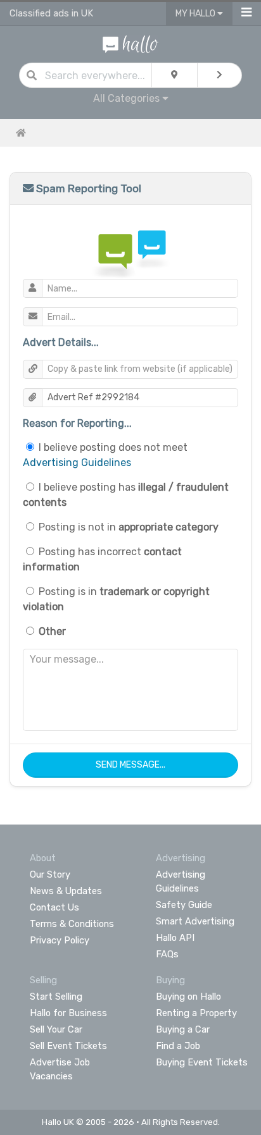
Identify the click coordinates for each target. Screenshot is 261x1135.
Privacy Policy (59, 940)
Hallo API (175, 937)
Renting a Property (196, 1013)
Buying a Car (183, 1029)
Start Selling (56, 996)
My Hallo (196, 13)
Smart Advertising (195, 921)
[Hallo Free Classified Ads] (130, 43)
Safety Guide (184, 905)
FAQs (167, 954)
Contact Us (54, 907)
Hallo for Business (68, 1013)
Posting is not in (129, 527)
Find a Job (178, 1046)
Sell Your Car (56, 1029)
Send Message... (130, 764)
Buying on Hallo (188, 996)
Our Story (50, 874)
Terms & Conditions (72, 923)
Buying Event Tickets (202, 1062)
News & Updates (66, 891)
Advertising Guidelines (77, 463)
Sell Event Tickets (68, 1046)
